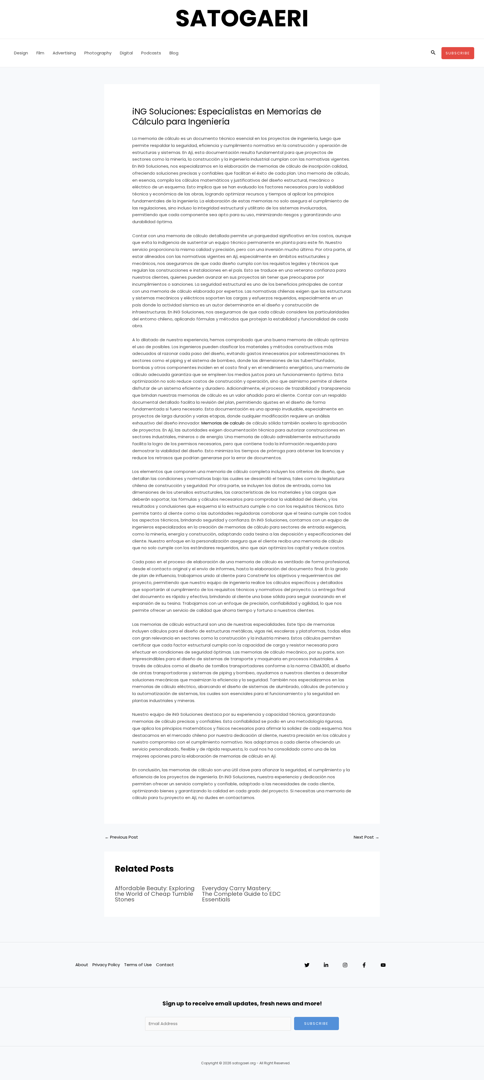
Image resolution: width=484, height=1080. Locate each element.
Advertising (64, 53)
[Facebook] (364, 965)
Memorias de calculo (223, 423)
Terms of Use (138, 965)
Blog (173, 53)
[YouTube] (383, 965)
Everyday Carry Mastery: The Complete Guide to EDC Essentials (241, 893)
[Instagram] (345, 965)
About (81, 965)
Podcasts (151, 53)
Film (40, 53)
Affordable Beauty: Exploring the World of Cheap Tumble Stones (155, 893)
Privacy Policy (106, 965)
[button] (433, 53)
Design (21, 53)
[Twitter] (307, 965)
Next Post (366, 837)
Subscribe (316, 1023)
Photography (97, 53)
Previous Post (121, 837)
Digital (126, 53)
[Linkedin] (326, 965)
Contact (165, 965)
